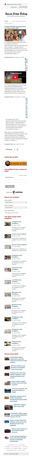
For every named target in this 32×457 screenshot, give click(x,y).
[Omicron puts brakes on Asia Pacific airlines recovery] (8, 430)
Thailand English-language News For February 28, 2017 (15, 27)
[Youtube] (24, 7)
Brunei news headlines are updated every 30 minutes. (19, 249)
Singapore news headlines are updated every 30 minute (19, 336)
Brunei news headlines (19, 244)
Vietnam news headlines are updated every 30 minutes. (18, 349)
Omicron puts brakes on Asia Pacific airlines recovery (19, 430)
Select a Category (9, 205)
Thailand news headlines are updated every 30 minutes (19, 229)
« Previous (8, 149)
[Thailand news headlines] (8, 223)
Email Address (10, 177)
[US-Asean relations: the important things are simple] (8, 390)
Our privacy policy (12, 444)
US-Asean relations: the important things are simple (19, 390)
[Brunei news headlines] (8, 246)
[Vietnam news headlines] (8, 343)
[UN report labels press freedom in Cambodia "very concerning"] (7, 367)
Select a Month (8, 200)
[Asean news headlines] (8, 235)
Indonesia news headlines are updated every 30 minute (19, 275)
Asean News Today (13, 454)
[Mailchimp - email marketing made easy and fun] (14, 192)
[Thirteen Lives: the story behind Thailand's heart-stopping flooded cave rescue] (7, 374)
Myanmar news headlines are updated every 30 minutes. (19, 312)
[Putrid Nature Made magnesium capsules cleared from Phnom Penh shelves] (7, 358)
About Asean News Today (14, 4)
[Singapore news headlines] (8, 331)
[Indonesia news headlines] (8, 269)
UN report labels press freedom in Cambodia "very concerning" (18, 367)
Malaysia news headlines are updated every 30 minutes (19, 299)
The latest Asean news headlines (13, 217)
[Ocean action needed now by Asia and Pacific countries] (8, 383)
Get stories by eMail (16, 448)
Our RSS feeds (21, 450)
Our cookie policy (16, 446)
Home (6, 21)
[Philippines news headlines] (8, 318)
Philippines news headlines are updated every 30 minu (19, 324)
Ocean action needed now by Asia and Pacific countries (19, 383)
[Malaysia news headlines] (8, 294)
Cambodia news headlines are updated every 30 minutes (19, 262)
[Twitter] (20, 7)
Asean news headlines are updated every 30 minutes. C (19, 240)
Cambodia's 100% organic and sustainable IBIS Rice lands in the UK (19, 415)
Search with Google (9, 210)
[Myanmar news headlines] (8, 306)
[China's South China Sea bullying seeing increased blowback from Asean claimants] (7, 421)
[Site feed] (26, 7)
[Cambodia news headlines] (8, 257)
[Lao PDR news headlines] (8, 281)
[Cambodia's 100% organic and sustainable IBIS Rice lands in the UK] (7, 415)
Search (14, 7)
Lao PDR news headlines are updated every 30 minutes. (19, 287)
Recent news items (11, 354)
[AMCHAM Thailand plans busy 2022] (9, 407)
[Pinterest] (22, 7)
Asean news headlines (19, 234)
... (17, 230)
